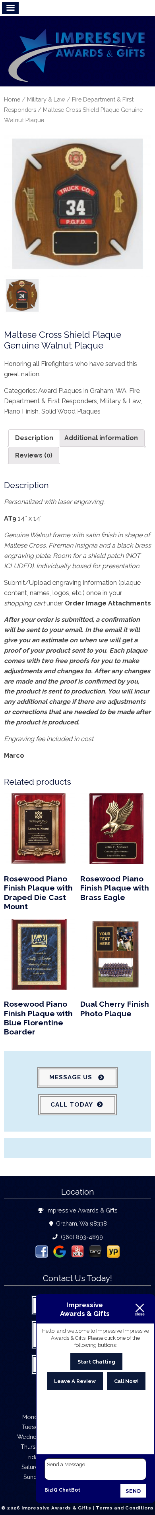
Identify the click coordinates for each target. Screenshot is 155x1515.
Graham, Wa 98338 (80, 1223)
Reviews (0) (33, 455)
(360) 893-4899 (81, 1236)
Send (133, 1491)
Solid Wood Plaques (71, 411)
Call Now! (126, 1381)
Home (12, 99)
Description (34, 438)
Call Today (71, 1104)
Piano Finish (21, 411)
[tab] (34, 438)
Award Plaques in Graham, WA (82, 391)
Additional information (101, 438)
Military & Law (46, 99)
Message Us (71, 1077)
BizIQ (51, 1490)
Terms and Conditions (125, 1508)
